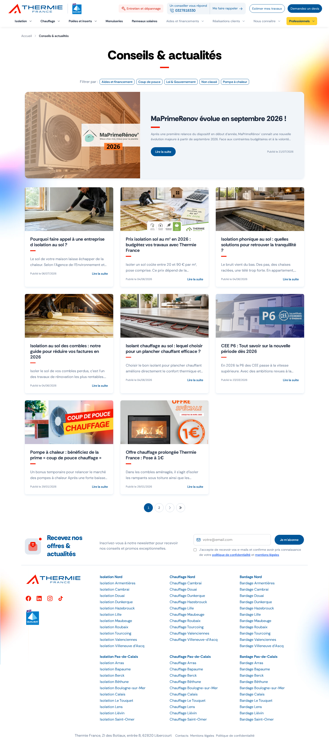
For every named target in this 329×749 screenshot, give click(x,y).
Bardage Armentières (257, 583)
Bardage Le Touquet (256, 700)
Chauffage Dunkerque (187, 595)
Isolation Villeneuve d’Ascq (122, 645)
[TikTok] (60, 598)
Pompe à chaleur (235, 82)
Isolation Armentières (117, 583)
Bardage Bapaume (255, 669)
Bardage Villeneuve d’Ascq (262, 645)
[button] (267, 21)
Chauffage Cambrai (186, 583)
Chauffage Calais (184, 694)
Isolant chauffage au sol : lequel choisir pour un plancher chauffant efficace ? (164, 348)
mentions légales (267, 555)
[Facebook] (28, 598)
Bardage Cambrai (254, 589)
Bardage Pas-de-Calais (259, 656)
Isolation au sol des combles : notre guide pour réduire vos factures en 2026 (65, 351)
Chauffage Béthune (185, 681)
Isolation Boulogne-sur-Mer (122, 688)
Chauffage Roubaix (185, 620)
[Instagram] (49, 598)
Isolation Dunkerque (116, 602)
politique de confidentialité (231, 555)
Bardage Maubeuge (255, 620)
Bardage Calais (252, 694)
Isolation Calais (112, 694)
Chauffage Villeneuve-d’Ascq (194, 639)
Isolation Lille (111, 614)
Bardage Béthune (254, 681)
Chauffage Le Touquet (187, 700)
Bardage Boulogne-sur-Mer (262, 688)
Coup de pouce (149, 82)
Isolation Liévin (112, 713)
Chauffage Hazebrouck (188, 602)
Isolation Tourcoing (115, 633)
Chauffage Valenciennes (189, 633)
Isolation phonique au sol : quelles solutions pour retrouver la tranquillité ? (258, 244)
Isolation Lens (111, 706)
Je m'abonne (289, 540)
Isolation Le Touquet (116, 700)
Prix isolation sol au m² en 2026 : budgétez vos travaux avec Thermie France (161, 244)
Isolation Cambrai (114, 589)
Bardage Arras (251, 663)
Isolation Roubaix (114, 627)
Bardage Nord (251, 576)
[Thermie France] (37, 8)
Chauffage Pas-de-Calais (190, 656)
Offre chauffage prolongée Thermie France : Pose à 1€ (161, 455)
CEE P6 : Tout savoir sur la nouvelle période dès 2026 (255, 348)
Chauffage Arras (183, 663)
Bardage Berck (252, 675)
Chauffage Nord (182, 576)
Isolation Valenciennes (118, 639)
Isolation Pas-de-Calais (119, 656)
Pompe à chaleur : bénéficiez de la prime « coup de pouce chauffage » (65, 455)
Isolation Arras (112, 663)
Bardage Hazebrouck (257, 608)
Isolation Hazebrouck (117, 608)
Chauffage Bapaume (186, 669)
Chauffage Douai (183, 589)
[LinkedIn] (39, 598)
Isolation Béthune (114, 681)
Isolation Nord (111, 576)
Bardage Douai (252, 595)
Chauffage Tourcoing (186, 627)
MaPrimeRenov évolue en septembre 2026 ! (218, 118)
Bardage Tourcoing (255, 633)
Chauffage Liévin (183, 713)
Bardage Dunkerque (256, 602)
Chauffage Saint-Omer (188, 719)
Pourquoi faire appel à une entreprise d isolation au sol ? (67, 242)
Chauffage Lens (182, 706)
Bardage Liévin (252, 713)
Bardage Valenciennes (258, 639)
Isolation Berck (112, 675)
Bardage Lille (250, 614)
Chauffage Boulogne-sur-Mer (194, 688)
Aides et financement (117, 82)
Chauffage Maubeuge (187, 614)
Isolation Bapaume (115, 669)
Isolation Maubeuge (116, 620)
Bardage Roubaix (253, 627)
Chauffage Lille (182, 608)
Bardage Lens (251, 706)
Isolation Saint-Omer (117, 719)
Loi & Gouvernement (181, 82)
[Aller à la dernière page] (180, 507)
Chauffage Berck (183, 675)
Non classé (209, 82)
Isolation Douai (112, 595)
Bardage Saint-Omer (257, 719)
